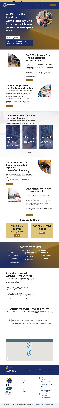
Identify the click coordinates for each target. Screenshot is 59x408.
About (25, 5)
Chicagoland (44, 377)
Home (22, 5)
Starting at (17, 42)
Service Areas (25, 393)
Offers (23, 389)
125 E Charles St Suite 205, (46, 390)
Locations (43, 5)
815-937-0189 (44, 395)
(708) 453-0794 (44, 379)
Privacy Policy (41, 404)
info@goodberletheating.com (47, 370)
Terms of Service (34, 404)
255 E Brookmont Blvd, (45, 397)
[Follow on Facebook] (6, 385)
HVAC (29, 5)
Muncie (42, 386)
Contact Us (53, 5)
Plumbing (34, 5)
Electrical (39, 5)
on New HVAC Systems (18, 43)
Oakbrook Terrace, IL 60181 (46, 384)
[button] (52, 325)
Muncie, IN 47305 (44, 391)
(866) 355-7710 (28, 370)
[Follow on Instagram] (8, 385)
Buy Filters (16, 37)
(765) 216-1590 (44, 388)
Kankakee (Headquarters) (47, 393)
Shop (48, 5)
